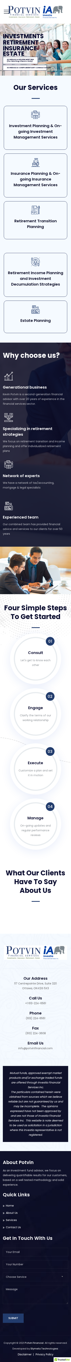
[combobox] (35, 1277)
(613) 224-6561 (35, 1018)
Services (11, 1220)
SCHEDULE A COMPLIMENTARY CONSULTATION (27, 68)
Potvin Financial (34, 1343)
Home (10, 1206)
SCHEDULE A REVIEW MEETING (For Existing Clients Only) (20, 60)
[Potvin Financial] (35, 12)
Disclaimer (25, 1354)
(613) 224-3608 (35, 1033)
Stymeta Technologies (44, 1348)
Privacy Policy (44, 1354)
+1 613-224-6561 (35, 1003)
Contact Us (13, 1227)
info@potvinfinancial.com (35, 1048)
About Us (12, 1213)
